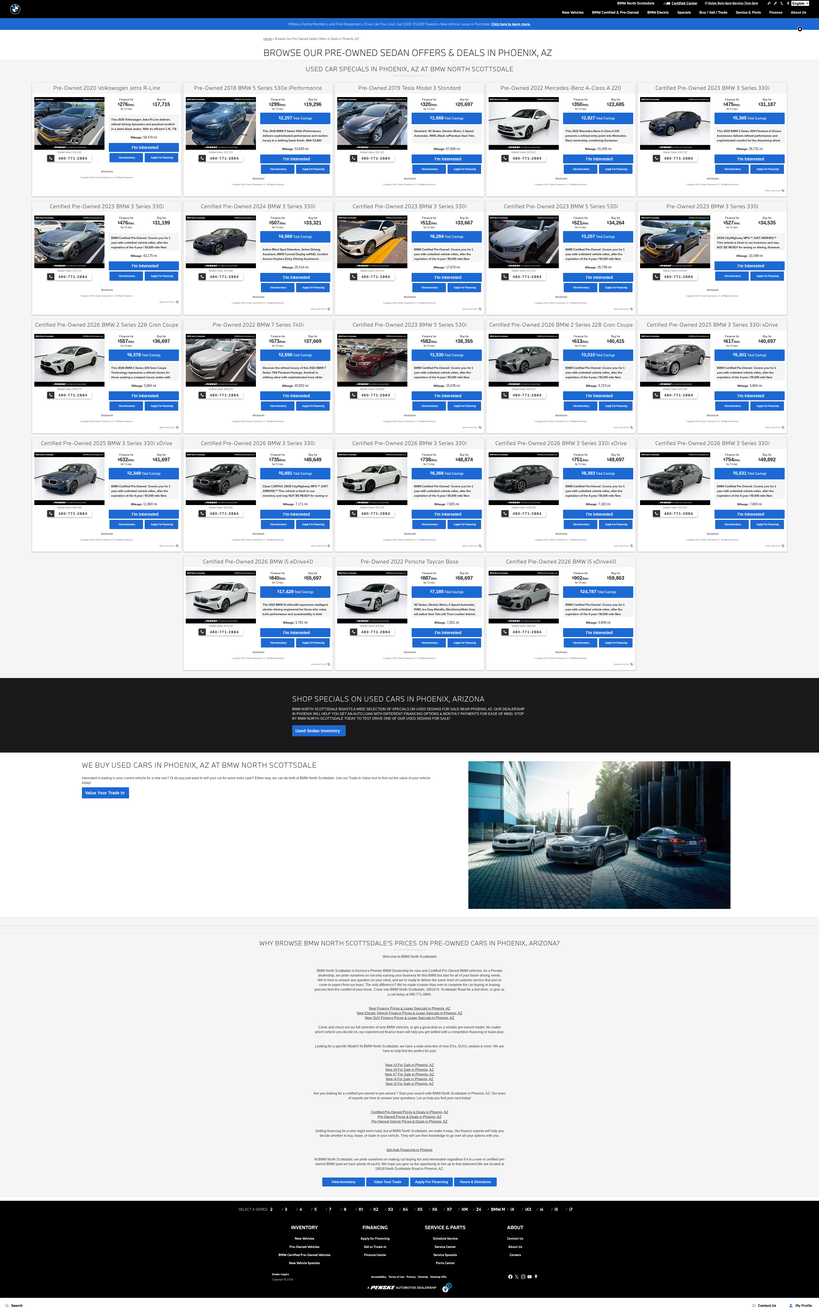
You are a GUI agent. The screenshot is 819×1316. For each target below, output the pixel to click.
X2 (375, 1209)
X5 (420, 1209)
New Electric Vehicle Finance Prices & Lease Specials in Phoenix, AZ (409, 1013)
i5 (556, 1209)
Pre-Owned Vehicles (304, 1246)
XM (465, 1209)
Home (267, 39)
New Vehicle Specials (304, 1263)
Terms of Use (396, 1276)
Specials (684, 12)
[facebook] (510, 1277)
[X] (517, 1277)
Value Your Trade (387, 1182)
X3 (390, 1209)
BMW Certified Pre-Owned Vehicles (305, 1254)
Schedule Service (445, 1238)
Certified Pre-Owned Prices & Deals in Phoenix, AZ (409, 1112)
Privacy (411, 1276)
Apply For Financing (161, 157)
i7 (570, 1209)
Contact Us (515, 1238)
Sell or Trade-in (375, 1246)
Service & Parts (748, 12)
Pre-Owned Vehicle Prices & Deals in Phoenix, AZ (409, 1121)
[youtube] (529, 1277)
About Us (798, 13)
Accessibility (378, 1276)
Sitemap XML (438, 1276)
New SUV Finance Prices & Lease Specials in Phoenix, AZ (409, 1018)
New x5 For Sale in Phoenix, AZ (409, 1069)
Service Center (445, 1246)
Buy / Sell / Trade (713, 12)
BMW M (498, 1209)
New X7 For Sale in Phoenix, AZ (409, 1074)
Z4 (478, 1209)
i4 (541, 1209)
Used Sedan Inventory (319, 730)
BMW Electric (658, 12)
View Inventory (126, 157)
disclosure (106, 171)
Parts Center (445, 1263)
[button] (800, 29)
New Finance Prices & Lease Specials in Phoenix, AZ (409, 1008)
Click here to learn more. (511, 24)
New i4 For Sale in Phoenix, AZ (409, 1079)
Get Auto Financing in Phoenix (409, 1150)
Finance (775, 12)
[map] (536, 1277)
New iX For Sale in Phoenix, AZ (410, 1084)
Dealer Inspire (280, 1274)
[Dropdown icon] (769, 3)
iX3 (528, 1209)
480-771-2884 (72, 158)
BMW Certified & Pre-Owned (615, 12)
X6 (434, 1209)
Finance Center (375, 1254)
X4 (405, 1209)
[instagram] (523, 1277)
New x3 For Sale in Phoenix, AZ (409, 1065)
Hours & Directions (475, 1182)
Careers (515, 1254)
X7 (449, 1209)
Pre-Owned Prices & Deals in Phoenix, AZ (409, 1117)
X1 (361, 1209)
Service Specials (445, 1254)
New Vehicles (573, 12)
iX (512, 1209)
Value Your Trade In (105, 792)
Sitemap (423, 1276)
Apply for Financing (375, 1238)
